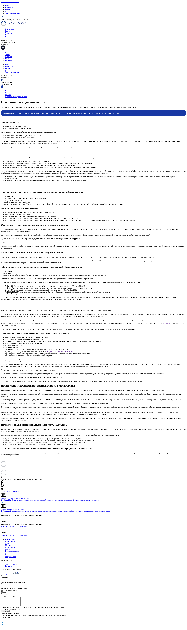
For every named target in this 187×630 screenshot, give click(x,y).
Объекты (8, 33)
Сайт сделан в (6, 574)
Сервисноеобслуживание (10, 556)
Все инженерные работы (10, 2)
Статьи (7, 11)
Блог (7, 35)
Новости (8, 5)
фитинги (166, 323)
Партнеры (9, 7)
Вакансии (8, 9)
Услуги (7, 31)
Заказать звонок (11, 564)
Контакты (8, 37)
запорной (49, 351)
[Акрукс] (13, 25)
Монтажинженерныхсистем (10, 547)
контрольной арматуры (63, 351)
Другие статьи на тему (10, 491)
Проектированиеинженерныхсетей (11, 541)
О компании (9, 29)
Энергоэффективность (13, 13)
